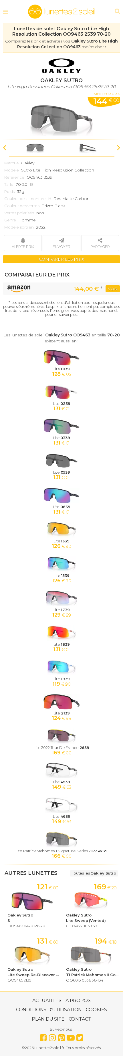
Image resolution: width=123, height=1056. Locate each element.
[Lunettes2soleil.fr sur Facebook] (43, 1036)
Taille (8, 184)
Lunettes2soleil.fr (61, 12)
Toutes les (94, 873)
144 (106, 101)
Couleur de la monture (25, 198)
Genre (10, 220)
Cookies (96, 1009)
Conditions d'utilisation (49, 1009)
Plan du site (48, 1019)
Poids (9, 191)
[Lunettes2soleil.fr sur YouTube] (71, 1036)
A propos (78, 1000)
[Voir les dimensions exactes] (32, 184)
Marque (11, 163)
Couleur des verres (21, 205)
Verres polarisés (19, 213)
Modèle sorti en (19, 227)
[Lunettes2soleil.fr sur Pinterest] (61, 1036)
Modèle (11, 170)
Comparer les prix (61, 259)
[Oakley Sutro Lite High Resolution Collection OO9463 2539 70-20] (61, 118)
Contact (80, 1019)
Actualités (46, 1000)
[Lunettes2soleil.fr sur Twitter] (80, 1036)
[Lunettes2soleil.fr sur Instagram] (52, 1036)
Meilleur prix (107, 94)
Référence (14, 177)
